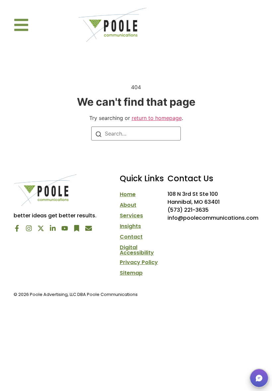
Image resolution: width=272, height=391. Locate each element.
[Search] (98, 133)
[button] (21, 25)
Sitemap (131, 273)
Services (131, 215)
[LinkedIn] (52, 228)
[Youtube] (64, 228)
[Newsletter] (88, 228)
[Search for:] (136, 133)
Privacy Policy (139, 262)
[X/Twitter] (40, 228)
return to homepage (157, 118)
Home (128, 194)
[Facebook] (17, 228)
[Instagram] (29, 228)
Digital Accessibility (137, 250)
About (128, 205)
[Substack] (76, 228)
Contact (131, 237)
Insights (130, 226)
